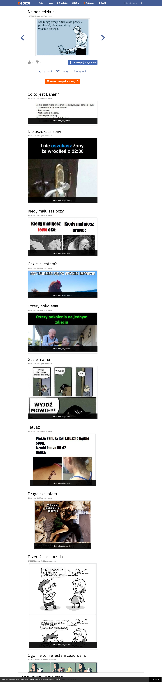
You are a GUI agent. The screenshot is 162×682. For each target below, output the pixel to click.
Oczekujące (64, 3)
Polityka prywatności (53, 676)
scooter (49, 98)
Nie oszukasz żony (44, 132)
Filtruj (76, 3)
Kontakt (26, 676)
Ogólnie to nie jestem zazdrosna (57, 655)
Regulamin (36, 676)
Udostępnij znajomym (84, 62)
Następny (79, 71)
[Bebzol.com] (24, 3)
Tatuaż (34, 427)
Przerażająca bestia (45, 557)
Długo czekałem (42, 494)
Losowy (64, 71)
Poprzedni (46, 71)
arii (51, 16)
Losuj (51, 3)
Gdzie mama (39, 359)
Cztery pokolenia (43, 306)
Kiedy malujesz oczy (46, 211)
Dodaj (41, 3)
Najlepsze (90, 3)
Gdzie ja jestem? (42, 264)
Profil (103, 3)
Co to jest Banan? (43, 94)
